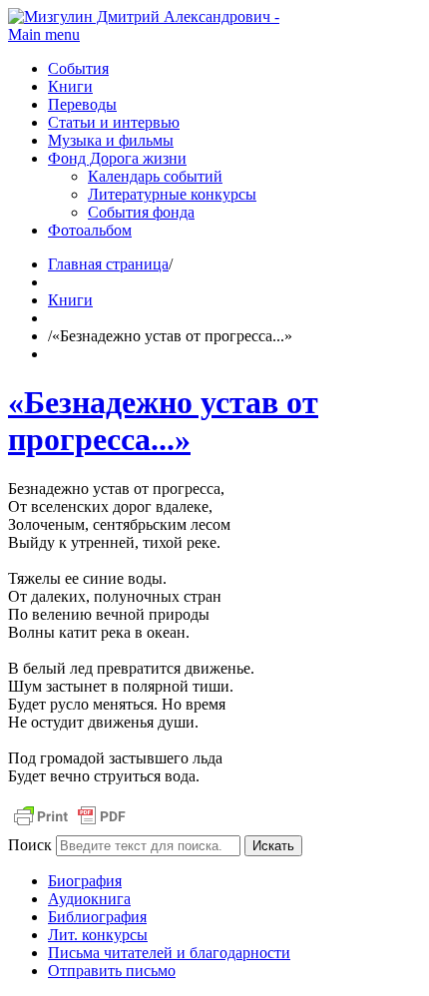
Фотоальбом (90, 230)
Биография (85, 880)
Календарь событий (155, 176)
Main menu (44, 34)
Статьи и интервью (114, 122)
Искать (273, 845)
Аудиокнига (89, 898)
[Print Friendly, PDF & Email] (70, 825)
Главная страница (108, 263)
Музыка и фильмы (111, 140)
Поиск (30, 844)
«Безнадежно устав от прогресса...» (163, 420)
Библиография (97, 916)
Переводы (82, 104)
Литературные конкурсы (172, 194)
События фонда (141, 212)
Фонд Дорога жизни (117, 158)
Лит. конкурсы (98, 934)
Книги (70, 86)
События (78, 68)
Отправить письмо (112, 970)
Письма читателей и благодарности (169, 952)
